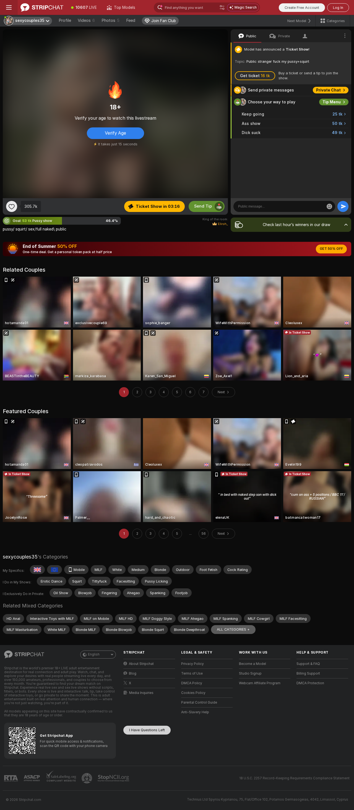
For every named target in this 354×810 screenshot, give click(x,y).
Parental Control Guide (199, 702)
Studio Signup (250, 673)
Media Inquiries (141, 693)
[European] (54, 569)
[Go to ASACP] (32, 778)
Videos (86, 20)
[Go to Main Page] (42, 7)
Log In (338, 8)
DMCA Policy (191, 683)
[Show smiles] (329, 206)
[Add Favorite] (11, 206)
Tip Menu (331, 102)
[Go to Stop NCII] (114, 778)
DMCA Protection (310, 683)
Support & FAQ (308, 664)
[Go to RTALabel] (11, 778)
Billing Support (308, 673)
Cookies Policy (193, 693)
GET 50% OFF (331, 249)
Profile (65, 20)
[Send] (342, 206)
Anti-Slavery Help (195, 712)
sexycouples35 (20, 557)
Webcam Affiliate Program (259, 683)
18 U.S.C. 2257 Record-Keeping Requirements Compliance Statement (294, 778)
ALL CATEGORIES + (233, 629)
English (94, 654)
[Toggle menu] (9, 7)
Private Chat (328, 90)
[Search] (222, 7)
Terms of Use (192, 673)
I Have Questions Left (147, 730)
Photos (110, 20)
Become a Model (252, 664)
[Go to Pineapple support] (87, 778)
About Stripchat (141, 664)
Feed (130, 20)
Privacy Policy (192, 664)
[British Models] (37, 569)
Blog (132, 673)
